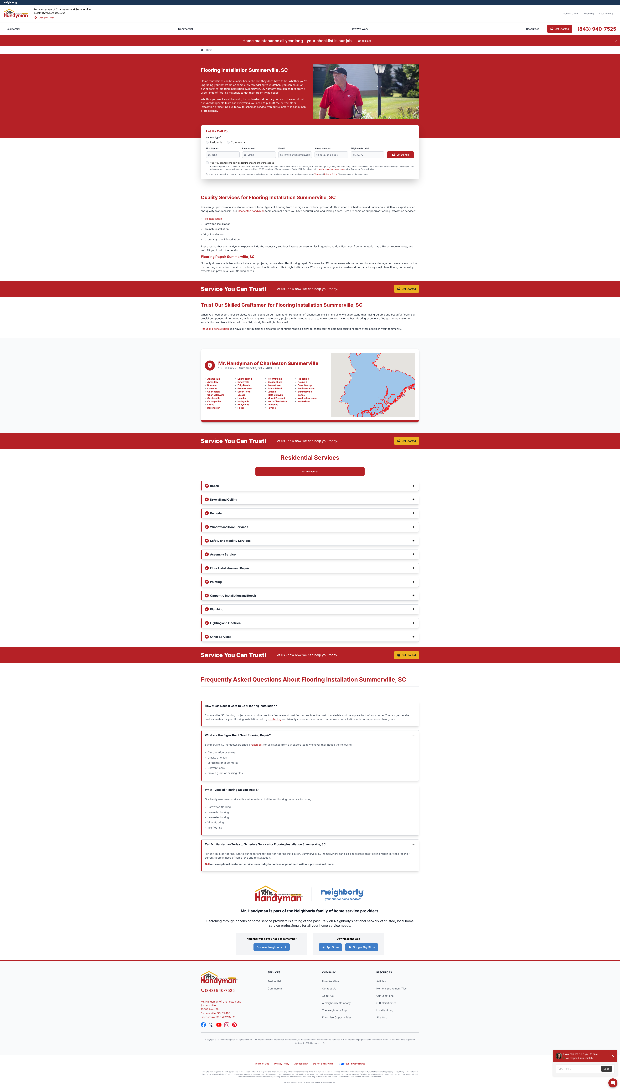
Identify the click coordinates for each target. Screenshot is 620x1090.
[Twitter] (211, 1024)
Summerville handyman (291, 106)
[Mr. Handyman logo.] (279, 894)
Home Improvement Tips (391, 988)
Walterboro (304, 401)
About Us (328, 995)
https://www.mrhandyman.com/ (331, 169)
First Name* (212, 148)
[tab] (185, 29)
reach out (257, 744)
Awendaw (212, 382)
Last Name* (248, 148)
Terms (317, 174)
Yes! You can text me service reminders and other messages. (242, 162)
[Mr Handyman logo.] (16, 13)
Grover (241, 394)
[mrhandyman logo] (228, 978)
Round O (302, 382)
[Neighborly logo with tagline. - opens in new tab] (342, 894)
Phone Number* (323, 148)
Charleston (213, 391)
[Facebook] (203, 1024)
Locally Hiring (384, 1010)
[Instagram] (226, 1024)
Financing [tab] (589, 13)
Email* (281, 148)
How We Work (330, 981)
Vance (301, 394)
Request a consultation (215, 328)
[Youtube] (219, 1024)
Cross (210, 404)
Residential (216, 142)
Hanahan (242, 398)
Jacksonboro (275, 382)
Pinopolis (273, 404)
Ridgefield (303, 378)
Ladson (272, 391)
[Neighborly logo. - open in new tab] (10, 2)
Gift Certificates (386, 1003)
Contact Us (329, 988)
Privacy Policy (330, 174)
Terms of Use (262, 1063)
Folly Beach (244, 385)
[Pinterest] (234, 1024)
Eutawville (243, 382)
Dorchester (213, 407)
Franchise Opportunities (336, 1017)
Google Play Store (364, 947)
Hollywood (243, 404)
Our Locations (384, 995)
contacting (275, 719)
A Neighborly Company (336, 1003)
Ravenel (272, 407)
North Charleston (277, 401)
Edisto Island (245, 378)
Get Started (403, 154)
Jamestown (274, 385)
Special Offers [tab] (571, 13)
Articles (381, 981)
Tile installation (212, 218)
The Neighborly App (334, 1010)
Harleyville (243, 401)
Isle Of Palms (275, 378)
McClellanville (275, 394)
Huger (241, 407)
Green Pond (244, 391)
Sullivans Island (306, 388)
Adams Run (213, 378)
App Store (332, 947)
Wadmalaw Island (307, 398)
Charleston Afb (215, 394)
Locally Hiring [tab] (606, 13)
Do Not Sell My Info (323, 1063)
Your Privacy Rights (354, 1063)
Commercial (238, 142)
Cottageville (214, 401)
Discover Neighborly (269, 947)
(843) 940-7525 (220, 990)
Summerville (305, 391)
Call (207, 864)
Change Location (46, 17)
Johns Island (275, 388)
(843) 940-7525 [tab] (596, 29)
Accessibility (301, 1063)
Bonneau (212, 385)
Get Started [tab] (562, 29)
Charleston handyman (251, 211)
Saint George (305, 385)
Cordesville (213, 398)
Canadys (212, 388)
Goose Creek (245, 388)
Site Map (381, 1017)
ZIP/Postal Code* (360, 148)
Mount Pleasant (276, 398)
